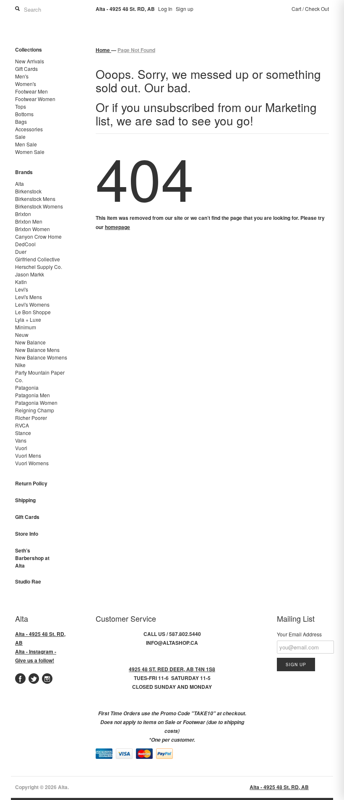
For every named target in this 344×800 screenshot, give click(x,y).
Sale (20, 136)
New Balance (30, 342)
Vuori (21, 447)
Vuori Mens (28, 455)
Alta (19, 183)
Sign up (184, 8)
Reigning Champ (34, 410)
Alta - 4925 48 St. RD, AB (279, 787)
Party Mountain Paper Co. (40, 376)
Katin (21, 281)
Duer (20, 251)
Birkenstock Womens (39, 206)
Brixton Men (28, 221)
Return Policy (31, 483)
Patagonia (27, 387)
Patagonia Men (32, 395)
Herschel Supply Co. (38, 266)
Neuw (22, 334)
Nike (20, 364)
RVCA (22, 425)
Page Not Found (136, 50)
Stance (23, 432)
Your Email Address (299, 634)
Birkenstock (28, 191)
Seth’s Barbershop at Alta (32, 558)
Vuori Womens (32, 462)
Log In (165, 8)
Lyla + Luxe (28, 319)
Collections (28, 49)
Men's (22, 76)
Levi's (21, 289)
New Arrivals (29, 61)
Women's (25, 83)
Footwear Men (31, 91)
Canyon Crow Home (38, 236)
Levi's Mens (28, 296)
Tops (20, 106)
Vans (20, 440)
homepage (117, 227)
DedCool (25, 244)
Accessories (29, 129)
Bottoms (24, 113)
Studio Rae (28, 581)
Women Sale (29, 151)
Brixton (23, 213)
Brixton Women (32, 228)
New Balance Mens (37, 349)
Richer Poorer (31, 417)
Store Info (26, 533)
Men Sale (26, 144)
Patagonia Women (36, 402)
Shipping (25, 500)
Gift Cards (26, 68)
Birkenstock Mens (35, 198)
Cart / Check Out (310, 8)
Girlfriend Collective (37, 259)
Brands (24, 172)
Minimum (25, 327)
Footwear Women (35, 98)
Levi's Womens (32, 304)
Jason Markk (29, 274)
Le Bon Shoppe (33, 311)
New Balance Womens (41, 357)
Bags (21, 121)
